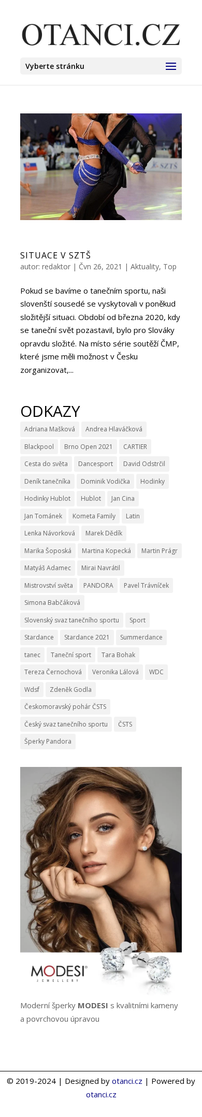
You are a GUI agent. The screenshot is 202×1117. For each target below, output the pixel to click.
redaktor (56, 266)
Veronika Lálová (115, 672)
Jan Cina (123, 498)
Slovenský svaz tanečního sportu (71, 620)
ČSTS (125, 724)
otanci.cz (127, 1081)
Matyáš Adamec (47, 567)
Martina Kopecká (106, 550)
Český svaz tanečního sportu (66, 724)
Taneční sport (71, 654)
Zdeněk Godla (71, 689)
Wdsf (31, 689)
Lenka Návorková (49, 533)
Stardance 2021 (87, 637)
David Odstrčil (144, 463)
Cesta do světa (46, 463)
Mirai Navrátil (100, 567)
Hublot (91, 498)
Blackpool (39, 446)
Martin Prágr (159, 550)
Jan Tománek (43, 516)
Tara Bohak (118, 654)
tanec (32, 654)
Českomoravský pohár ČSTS (65, 706)
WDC (156, 672)
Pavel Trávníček (146, 585)
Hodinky (152, 481)
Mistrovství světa (48, 585)
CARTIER (135, 446)
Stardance (39, 637)
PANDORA (98, 585)
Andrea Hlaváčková (113, 429)
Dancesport (95, 463)
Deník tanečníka (47, 481)
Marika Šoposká (47, 550)
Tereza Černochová (53, 672)
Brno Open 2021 (88, 446)
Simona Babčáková (52, 602)
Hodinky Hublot (47, 498)
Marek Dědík (103, 533)
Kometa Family (94, 516)
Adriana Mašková (49, 429)
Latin (133, 516)
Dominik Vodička (105, 481)
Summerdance (141, 637)
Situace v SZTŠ (55, 255)
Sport (137, 620)
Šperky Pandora (47, 741)
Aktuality (145, 266)
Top (170, 266)
